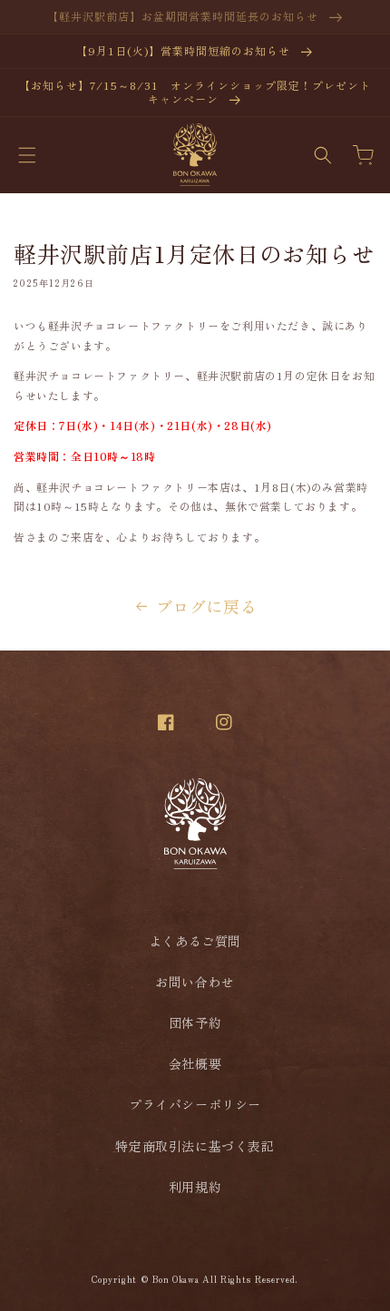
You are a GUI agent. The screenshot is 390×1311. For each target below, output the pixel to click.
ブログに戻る (207, 606)
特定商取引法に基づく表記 (194, 1146)
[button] (27, 155)
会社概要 (195, 1063)
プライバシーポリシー (195, 1104)
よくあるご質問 (195, 941)
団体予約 (195, 1022)
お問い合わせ (195, 982)
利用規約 (195, 1187)
